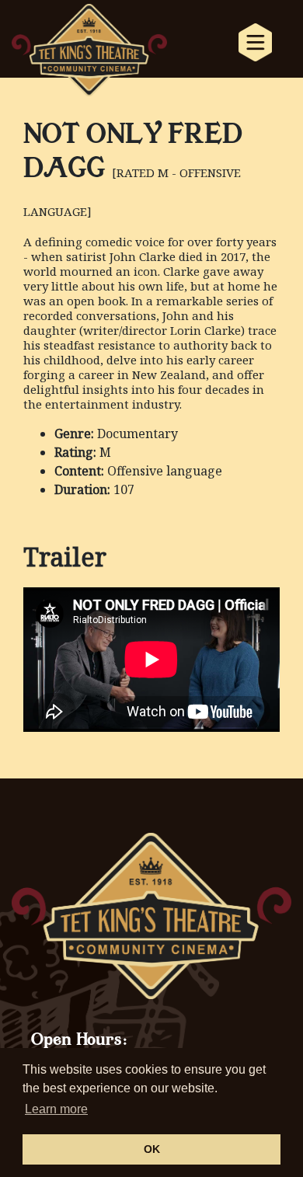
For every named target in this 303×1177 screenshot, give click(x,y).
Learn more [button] (56, 1109)
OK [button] (152, 1149)
